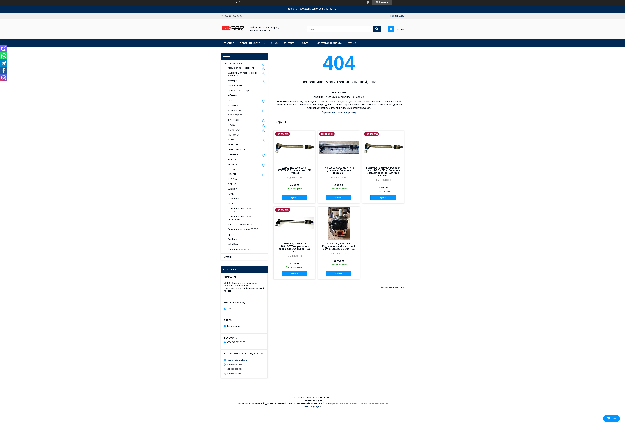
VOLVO (232, 140)
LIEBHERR (233, 154)
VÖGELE (232, 95)
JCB (230, 100)
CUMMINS (233, 105)
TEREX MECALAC (237, 149)
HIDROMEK (233, 135)
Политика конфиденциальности (373, 403)
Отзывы (352, 43)
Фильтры (232, 81)
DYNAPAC (233, 179)
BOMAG (232, 184)
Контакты (289, 43)
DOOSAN (233, 169)
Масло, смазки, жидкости (241, 68)
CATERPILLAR (235, 110)
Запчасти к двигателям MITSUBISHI (240, 218)
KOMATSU (233, 164)
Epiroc (231, 234)
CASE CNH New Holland (240, 224)
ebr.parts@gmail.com (237, 360)
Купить (294, 197)
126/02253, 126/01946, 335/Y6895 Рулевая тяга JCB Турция (294, 170)
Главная (229, 43)
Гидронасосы (235, 85)
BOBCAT (232, 159)
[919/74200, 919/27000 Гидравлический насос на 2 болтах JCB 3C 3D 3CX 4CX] (339, 223)
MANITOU (233, 144)
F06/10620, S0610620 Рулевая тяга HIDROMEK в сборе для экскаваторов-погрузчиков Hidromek (383, 171)
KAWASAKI (233, 199)
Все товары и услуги (391, 287)
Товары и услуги (250, 43)
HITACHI (232, 174)
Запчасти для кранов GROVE (243, 229)
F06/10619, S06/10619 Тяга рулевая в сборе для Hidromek (339, 170)
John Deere (233, 244)
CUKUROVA (234, 130)
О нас (274, 43)
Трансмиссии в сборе (239, 90)
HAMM (231, 194)
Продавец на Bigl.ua (312, 400)
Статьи (306, 43)
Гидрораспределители (239, 249)
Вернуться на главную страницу (339, 112)
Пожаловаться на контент (345, 403)
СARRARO (233, 120)
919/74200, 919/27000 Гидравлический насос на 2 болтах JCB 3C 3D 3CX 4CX (338, 246)
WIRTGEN (233, 189)
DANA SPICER (235, 115)
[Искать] (377, 29)
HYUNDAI (232, 125)
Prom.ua (327, 397)
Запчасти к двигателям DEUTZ (240, 210)
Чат (614, 418)
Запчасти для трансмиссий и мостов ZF (242, 74)
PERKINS (232, 203)
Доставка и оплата (329, 43)
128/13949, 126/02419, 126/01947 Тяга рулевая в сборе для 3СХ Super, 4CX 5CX (294, 247)
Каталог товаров (233, 63)
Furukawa (232, 239)
